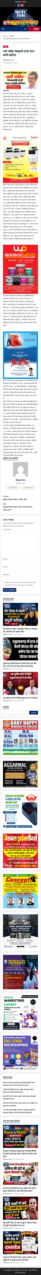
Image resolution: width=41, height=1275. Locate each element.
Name (6, 559)
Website (6, 575)
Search (6, 707)
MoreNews (33, 1270)
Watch (36, 29)
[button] (3, 29)
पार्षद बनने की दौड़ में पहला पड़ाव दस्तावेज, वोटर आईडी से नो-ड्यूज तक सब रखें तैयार (20, 1258)
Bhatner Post (9, 60)
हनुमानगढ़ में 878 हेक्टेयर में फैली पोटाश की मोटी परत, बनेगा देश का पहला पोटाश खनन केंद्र (19, 664)
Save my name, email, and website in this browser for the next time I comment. (20, 583)
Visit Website (12, 488)
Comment (7, 529)
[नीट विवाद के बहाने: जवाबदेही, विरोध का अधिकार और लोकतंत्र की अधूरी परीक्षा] (20, 614)
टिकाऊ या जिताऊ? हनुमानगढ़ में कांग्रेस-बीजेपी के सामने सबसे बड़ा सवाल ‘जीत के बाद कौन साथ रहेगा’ (20, 1153)
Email (5, 567)
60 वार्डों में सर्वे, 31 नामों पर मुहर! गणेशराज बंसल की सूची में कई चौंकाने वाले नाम (20, 1224)
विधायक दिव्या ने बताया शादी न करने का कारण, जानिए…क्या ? (18, 507)
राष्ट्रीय (5, 46)
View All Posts (28, 488)
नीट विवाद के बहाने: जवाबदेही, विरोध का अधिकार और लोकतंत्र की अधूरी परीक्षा (20, 630)
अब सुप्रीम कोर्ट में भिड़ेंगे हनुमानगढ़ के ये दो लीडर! (20, 697)
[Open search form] (25, 29)
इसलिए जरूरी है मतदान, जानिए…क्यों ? (15, 498)
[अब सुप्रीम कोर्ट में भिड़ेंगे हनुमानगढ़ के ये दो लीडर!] (20, 683)
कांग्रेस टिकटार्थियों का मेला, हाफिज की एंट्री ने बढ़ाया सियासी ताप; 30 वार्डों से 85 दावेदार (19, 1189)
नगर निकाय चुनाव (9, 1145)
